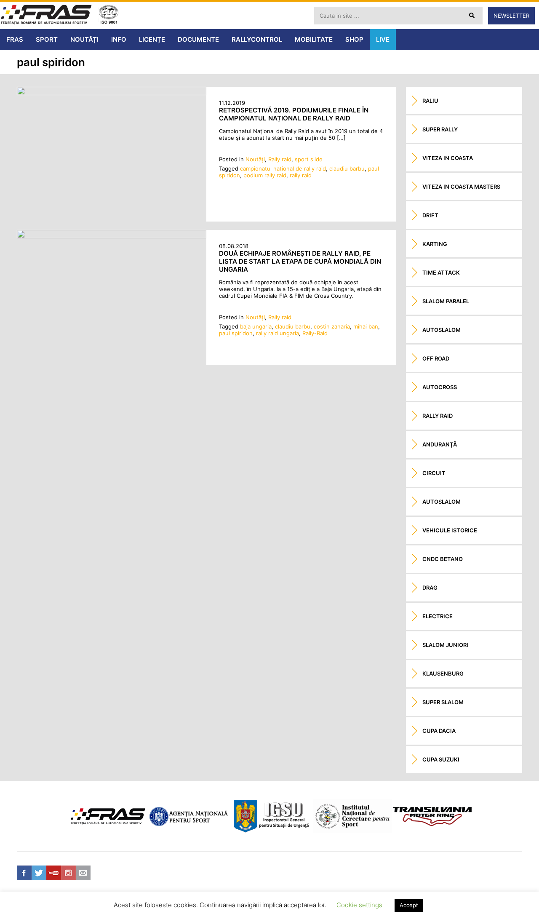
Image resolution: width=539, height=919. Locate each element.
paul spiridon (236, 333)
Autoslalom (441, 329)
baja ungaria (256, 326)
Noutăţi (255, 159)
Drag (430, 587)
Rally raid (279, 159)
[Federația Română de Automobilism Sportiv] (46, 15)
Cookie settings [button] (359, 905)
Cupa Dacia (439, 730)
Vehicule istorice (449, 530)
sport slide (309, 159)
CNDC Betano (442, 559)
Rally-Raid (315, 333)
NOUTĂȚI (84, 39)
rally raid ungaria (277, 333)
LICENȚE (152, 39)
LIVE (383, 39)
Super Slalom (443, 702)
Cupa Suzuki (440, 759)
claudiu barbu (347, 168)
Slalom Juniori (445, 644)
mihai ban (365, 326)
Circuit (434, 473)
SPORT (47, 39)
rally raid (301, 175)
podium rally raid (264, 175)
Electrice (437, 616)
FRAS (14, 39)
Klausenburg (443, 673)
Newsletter (511, 15)
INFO (118, 39)
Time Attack (441, 272)
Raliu (430, 100)
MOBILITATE (314, 39)
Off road (435, 358)
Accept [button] (409, 905)
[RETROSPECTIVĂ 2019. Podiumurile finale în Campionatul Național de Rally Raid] (111, 93)
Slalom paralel (445, 301)
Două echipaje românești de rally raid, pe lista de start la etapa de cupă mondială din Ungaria (300, 261)
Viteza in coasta (447, 158)
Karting (434, 243)
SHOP (354, 39)
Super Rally (440, 129)
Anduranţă (439, 444)
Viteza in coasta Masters (461, 186)
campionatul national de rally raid (283, 168)
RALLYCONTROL (257, 39)
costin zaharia (332, 326)
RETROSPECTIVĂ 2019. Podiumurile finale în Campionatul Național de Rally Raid (293, 114)
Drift (430, 215)
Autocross (439, 387)
